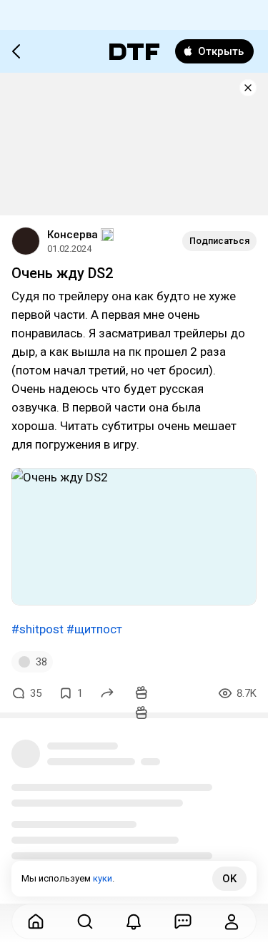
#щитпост (94, 629)
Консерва (72, 234)
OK (229, 878)
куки (102, 878)
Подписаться (219, 240)
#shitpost (37, 629)
